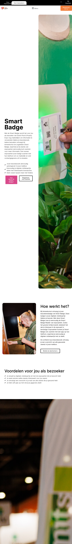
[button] (61, 1)
